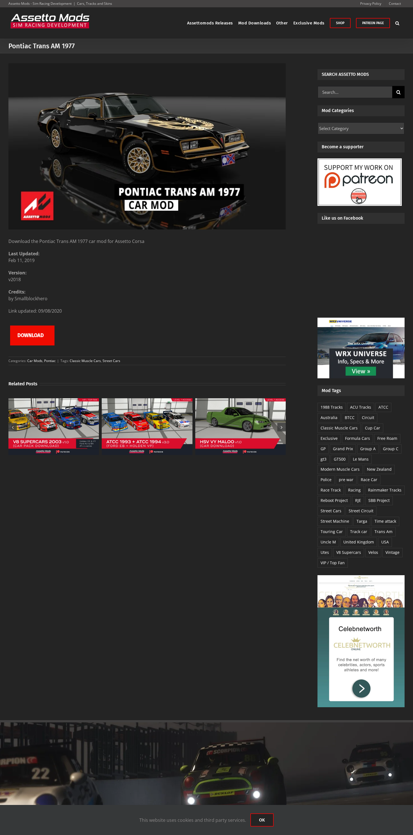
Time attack (385, 521)
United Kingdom (358, 542)
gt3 (323, 459)
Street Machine (335, 521)
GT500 (340, 459)
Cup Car (372, 428)
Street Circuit (361, 510)
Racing (354, 490)
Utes (325, 552)
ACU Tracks (360, 407)
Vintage (392, 552)
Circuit (368, 417)
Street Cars (111, 360)
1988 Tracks (332, 407)
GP (323, 448)
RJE (358, 500)
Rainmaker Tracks (384, 490)
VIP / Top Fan (333, 562)
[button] (397, 23)
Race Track (331, 490)
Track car (358, 531)
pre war (346, 479)
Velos (373, 552)
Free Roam (387, 438)
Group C (390, 448)
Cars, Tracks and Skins (94, 3)
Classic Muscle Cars (85, 360)
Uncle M (328, 542)
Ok (262, 820)
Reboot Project (334, 500)
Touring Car (332, 531)
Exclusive (329, 438)
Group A (368, 448)
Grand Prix (343, 448)
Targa (362, 521)
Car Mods (34, 360)
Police (326, 479)
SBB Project (379, 500)
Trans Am (383, 531)
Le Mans (361, 459)
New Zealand (379, 469)
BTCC (350, 417)
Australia (329, 417)
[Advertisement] (361, 275)
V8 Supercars (348, 552)
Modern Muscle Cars (340, 469)
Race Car (369, 479)
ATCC (383, 407)
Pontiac (50, 360)
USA (385, 542)
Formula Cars (357, 438)
